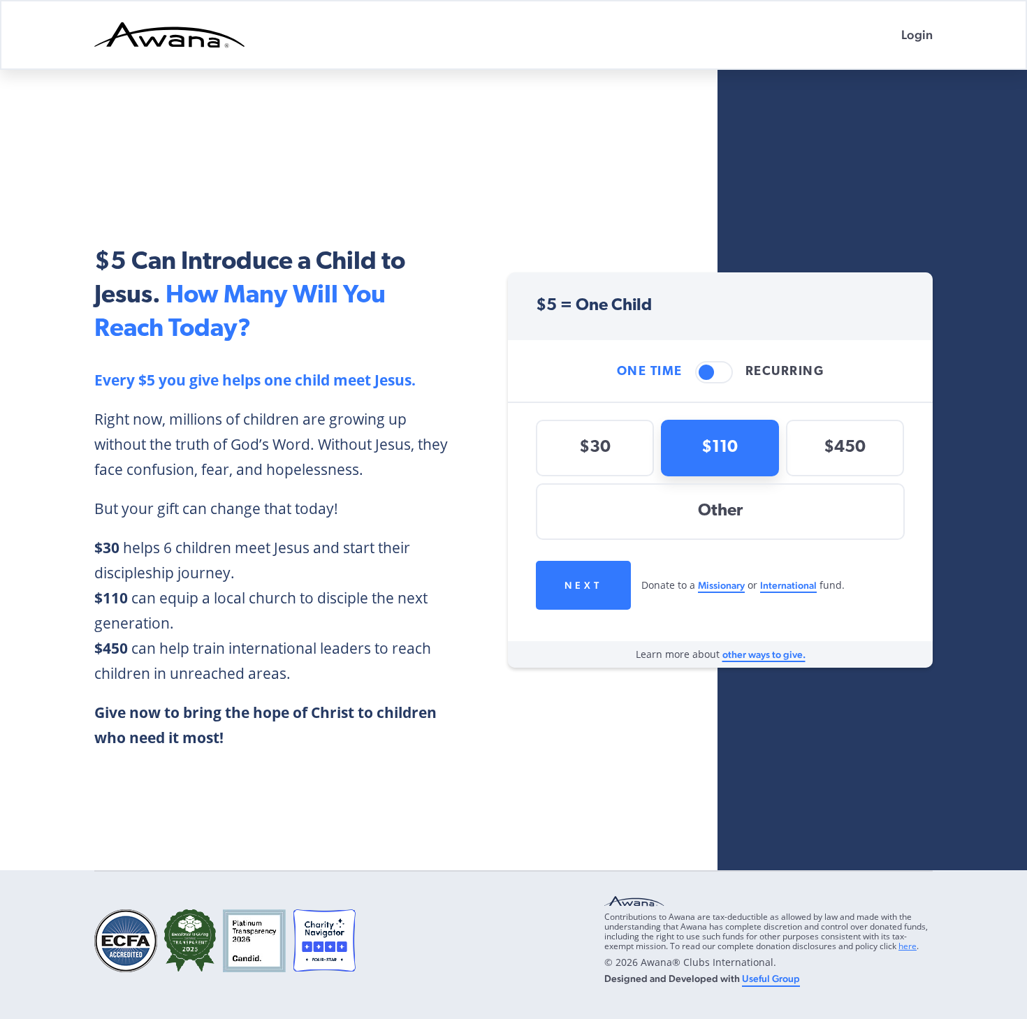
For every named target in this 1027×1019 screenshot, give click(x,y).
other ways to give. (764, 654)
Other (720, 511)
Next (583, 585)
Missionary (721, 585)
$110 (719, 447)
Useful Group (771, 978)
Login (917, 34)
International (788, 585)
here (907, 946)
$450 (845, 447)
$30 (595, 447)
